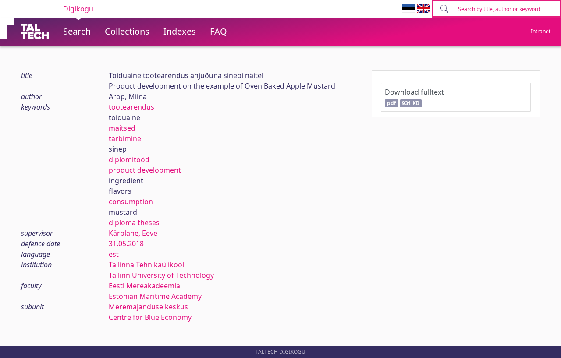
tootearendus (131, 107)
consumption (131, 201)
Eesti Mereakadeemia (144, 286)
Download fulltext (414, 97)
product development (145, 170)
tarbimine (125, 138)
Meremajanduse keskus (148, 307)
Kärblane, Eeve (133, 233)
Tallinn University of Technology (161, 275)
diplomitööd (129, 159)
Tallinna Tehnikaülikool (146, 264)
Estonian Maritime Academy (155, 296)
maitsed (122, 128)
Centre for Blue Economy (150, 317)
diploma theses (134, 222)
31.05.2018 (126, 243)
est (114, 254)
